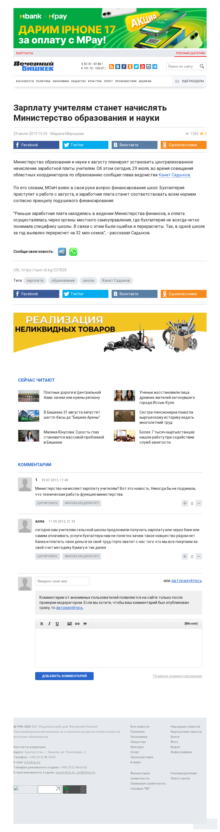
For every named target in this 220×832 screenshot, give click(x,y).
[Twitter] (136, 66)
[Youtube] (142, 66)
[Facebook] (124, 66)
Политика (43, 81)
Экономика (61, 81)
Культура (95, 81)
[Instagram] (148, 66)
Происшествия (126, 81)
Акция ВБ (145, 81)
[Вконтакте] (117, 66)
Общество (78, 81)
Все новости (25, 81)
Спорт (108, 81)
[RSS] (111, 66)
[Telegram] (154, 66)
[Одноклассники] (130, 66)
